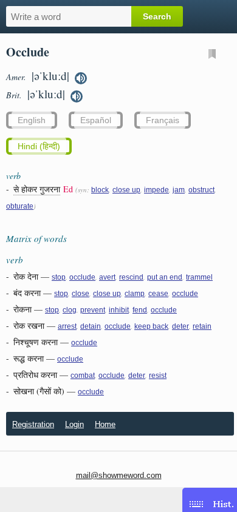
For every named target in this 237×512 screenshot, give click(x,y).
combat (82, 375)
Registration (33, 424)
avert (107, 277)
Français (162, 120)
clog (70, 310)
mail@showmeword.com (119, 475)
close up (126, 190)
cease (158, 293)
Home (105, 424)
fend (139, 310)
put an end (164, 277)
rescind (131, 277)
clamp (135, 293)
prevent (92, 310)
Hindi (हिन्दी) (39, 146)
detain (90, 326)
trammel (199, 277)
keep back (151, 326)
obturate (19, 206)
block (100, 190)
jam (179, 190)
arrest (67, 326)
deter (180, 326)
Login (74, 424)
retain (202, 326)
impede (156, 190)
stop (59, 277)
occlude (82, 277)
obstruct (201, 190)
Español (95, 120)
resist (158, 375)
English (32, 120)
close (80, 293)
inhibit (119, 310)
